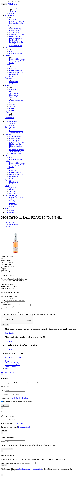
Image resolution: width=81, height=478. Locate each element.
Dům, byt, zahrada (11, 97)
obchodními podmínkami (20, 398)
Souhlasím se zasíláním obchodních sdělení (17, 402)
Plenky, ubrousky (15, 36)
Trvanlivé (12, 12)
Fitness (11, 91)
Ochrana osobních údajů (13, 365)
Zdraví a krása (10, 15)
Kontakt (7, 368)
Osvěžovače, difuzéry (16, 34)
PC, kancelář (13, 74)
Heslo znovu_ (5, 394)
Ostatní (11, 63)
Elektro (7, 65)
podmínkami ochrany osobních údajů (29, 469)
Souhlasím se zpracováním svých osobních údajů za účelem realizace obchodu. (29, 314)
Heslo (3, 390)
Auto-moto (8, 78)
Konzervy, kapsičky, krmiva (18, 61)
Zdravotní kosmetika (16, 23)
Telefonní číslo (6, 305)
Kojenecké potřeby (15, 53)
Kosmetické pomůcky (16, 21)
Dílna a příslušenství (16, 101)
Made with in (8, 372)
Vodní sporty (13, 93)
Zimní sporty (13, 95)
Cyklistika (12, 89)
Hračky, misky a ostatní (17, 59)
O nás (7, 361)
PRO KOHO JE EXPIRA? (14, 357)
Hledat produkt (6, 2)
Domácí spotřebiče (15, 70)
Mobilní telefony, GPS (16, 72)
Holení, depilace (14, 30)
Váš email (4, 416)
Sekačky (12, 104)
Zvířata (7, 55)
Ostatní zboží (9, 118)
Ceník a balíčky (10, 367)
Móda (7, 112)
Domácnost (13, 108)
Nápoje (11, 13)
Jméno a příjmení (6, 300)
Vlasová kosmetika (15, 46)
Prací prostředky (14, 40)
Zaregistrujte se (19, 423)
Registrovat (5, 405)
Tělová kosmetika (15, 44)
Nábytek (12, 110)
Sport (7, 85)
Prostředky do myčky (16, 42)
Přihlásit (4, 4)
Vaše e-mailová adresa (8, 463)
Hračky (11, 51)
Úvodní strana (9, 222)
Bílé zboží (12, 68)
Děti (6, 48)
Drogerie (8, 25)
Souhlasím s (15, 398)
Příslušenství (13, 82)
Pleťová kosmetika (15, 38)
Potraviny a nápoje (11, 8)
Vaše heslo (4, 420)
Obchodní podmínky (12, 363)
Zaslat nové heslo (7, 449)
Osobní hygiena (14, 32)
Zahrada (12, 106)
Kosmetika (12, 19)
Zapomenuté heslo (24, 427)
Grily (11, 102)
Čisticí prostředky (15, 29)
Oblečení (12, 116)
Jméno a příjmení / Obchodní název (12, 383)
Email (3, 302)
